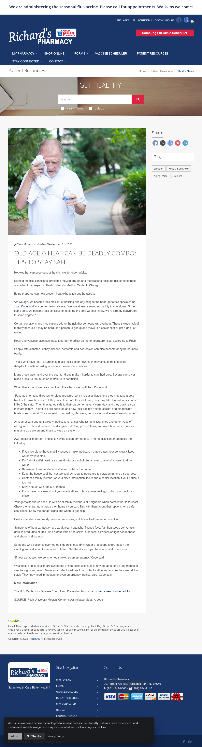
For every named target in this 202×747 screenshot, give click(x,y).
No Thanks (34, 736)
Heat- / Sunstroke (178, 168)
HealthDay (34, 638)
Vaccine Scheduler (111, 53)
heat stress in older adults (114, 591)
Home (142, 71)
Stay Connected (25, 61)
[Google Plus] (190, 741)
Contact (56, 61)
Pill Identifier (141, 20)
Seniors (177, 176)
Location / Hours (163, 20)
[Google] (186, 20)
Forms (79, 53)
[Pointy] (192, 21)
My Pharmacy (23, 53)
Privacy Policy (55, 736)
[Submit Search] (138, 99)
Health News (74, 108)
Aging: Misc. (161, 176)
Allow (15, 736)
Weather (158, 168)
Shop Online (54, 53)
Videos (99, 108)
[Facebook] (179, 20)
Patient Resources (153, 53)
